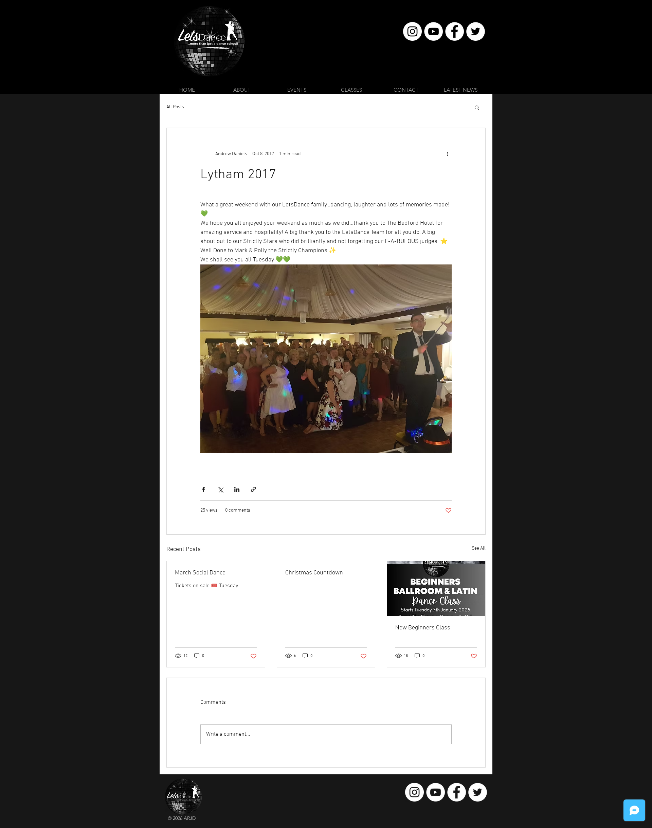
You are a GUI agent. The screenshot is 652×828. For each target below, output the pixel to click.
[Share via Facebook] (203, 489)
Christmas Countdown (314, 572)
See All (479, 548)
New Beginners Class (422, 627)
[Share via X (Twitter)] (220, 489)
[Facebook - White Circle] (454, 31)
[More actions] (447, 154)
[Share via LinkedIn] (237, 489)
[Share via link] (253, 489)
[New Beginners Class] (436, 588)
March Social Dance (200, 572)
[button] (477, 107)
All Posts (175, 107)
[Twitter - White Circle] (475, 31)
